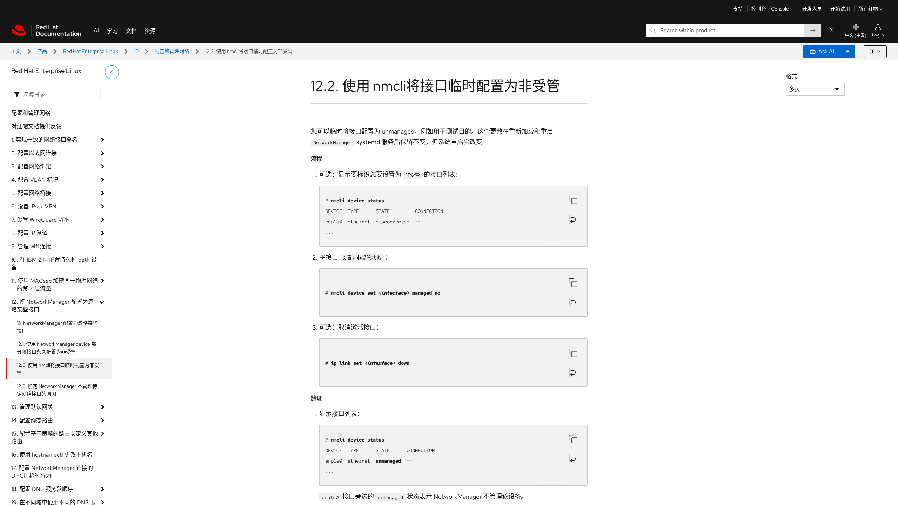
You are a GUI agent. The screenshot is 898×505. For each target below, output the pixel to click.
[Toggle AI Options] (847, 51)
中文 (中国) (855, 35)
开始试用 (840, 9)
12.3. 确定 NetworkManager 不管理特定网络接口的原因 (57, 390)
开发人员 (812, 9)
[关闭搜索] (832, 30)
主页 (16, 51)
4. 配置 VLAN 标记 (34, 179)
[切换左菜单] (112, 72)
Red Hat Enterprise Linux (90, 51)
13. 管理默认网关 (32, 407)
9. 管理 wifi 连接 (31, 246)
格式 (791, 76)
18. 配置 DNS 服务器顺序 (42, 489)
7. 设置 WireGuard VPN (40, 219)
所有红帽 (868, 9)
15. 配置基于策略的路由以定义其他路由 (54, 437)
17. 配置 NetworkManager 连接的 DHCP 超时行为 (52, 471)
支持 (738, 9)
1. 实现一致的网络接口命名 (44, 139)
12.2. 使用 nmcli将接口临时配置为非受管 (58, 369)
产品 (42, 51)
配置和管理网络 (172, 51)
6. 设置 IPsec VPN (33, 206)
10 (136, 51)
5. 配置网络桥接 (31, 193)
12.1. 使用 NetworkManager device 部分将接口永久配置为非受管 (56, 348)
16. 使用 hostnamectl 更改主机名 (52, 454)
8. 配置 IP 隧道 (29, 233)
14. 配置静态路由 (32, 420)
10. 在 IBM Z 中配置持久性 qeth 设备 (54, 263)
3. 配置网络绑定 (31, 166)
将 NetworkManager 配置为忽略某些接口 (57, 327)
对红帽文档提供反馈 (36, 126)
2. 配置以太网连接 (34, 153)
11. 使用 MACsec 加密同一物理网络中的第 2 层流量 (54, 284)
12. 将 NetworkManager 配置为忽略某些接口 (52, 305)
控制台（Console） (772, 9)
